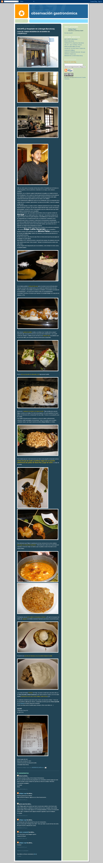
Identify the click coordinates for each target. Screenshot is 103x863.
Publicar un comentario (22, 850)
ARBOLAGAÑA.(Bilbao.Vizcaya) (72, 46)
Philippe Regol (23, 793)
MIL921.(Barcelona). (69, 41)
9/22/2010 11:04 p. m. (22, 799)
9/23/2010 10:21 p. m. (22, 815)
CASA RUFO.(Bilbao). (69, 50)
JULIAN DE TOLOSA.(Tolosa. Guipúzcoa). (74, 48)
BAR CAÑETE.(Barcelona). (71, 39)
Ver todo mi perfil (68, 33)
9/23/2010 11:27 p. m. (22, 828)
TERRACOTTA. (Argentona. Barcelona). (74, 43)
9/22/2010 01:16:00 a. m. (38, 767)
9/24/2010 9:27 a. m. (22, 847)
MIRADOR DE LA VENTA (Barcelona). (73, 55)
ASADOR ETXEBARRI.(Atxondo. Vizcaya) (74, 52)
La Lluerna (21, 703)
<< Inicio (19, 856)
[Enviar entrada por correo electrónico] (45, 767)
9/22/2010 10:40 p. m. (22, 789)
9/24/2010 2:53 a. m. (22, 838)
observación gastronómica (54, 13)
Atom (35, 854)
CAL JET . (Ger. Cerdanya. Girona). (73, 44)
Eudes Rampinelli (23, 832)
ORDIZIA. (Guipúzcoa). (70, 53)
